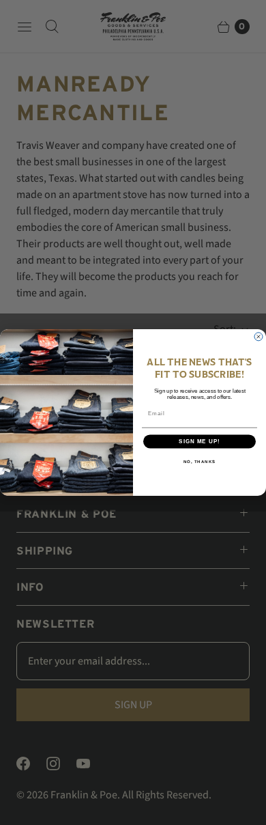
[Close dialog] (258, 337)
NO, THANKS (199, 462)
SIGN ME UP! (199, 441)
